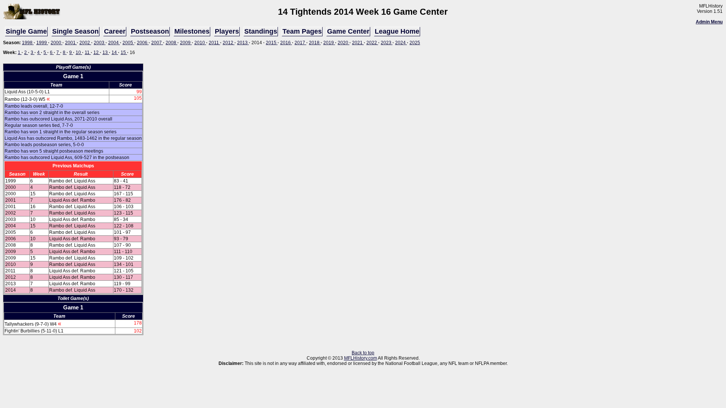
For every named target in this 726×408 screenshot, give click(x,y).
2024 (401, 42)
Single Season (75, 31)
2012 (228, 42)
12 (96, 52)
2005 (128, 42)
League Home (397, 31)
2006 (143, 42)
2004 (114, 42)
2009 (186, 42)
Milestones (191, 31)
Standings (260, 31)
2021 (358, 42)
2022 (372, 42)
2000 (56, 42)
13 (105, 52)
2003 (99, 42)
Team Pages (302, 31)
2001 (71, 42)
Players (227, 31)
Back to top (363, 352)
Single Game (26, 31)
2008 (171, 42)
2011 (214, 42)
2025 (415, 42)
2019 (329, 42)
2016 (286, 42)
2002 (85, 42)
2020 (343, 42)
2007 (157, 42)
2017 (300, 42)
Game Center (348, 31)
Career (115, 31)
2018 (315, 42)
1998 (28, 42)
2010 (200, 42)
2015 (272, 42)
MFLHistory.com (360, 358)
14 (115, 52)
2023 (386, 42)
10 (79, 52)
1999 (42, 42)
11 (88, 52)
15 (124, 52)
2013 (243, 42)
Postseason (150, 31)
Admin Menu (709, 22)
